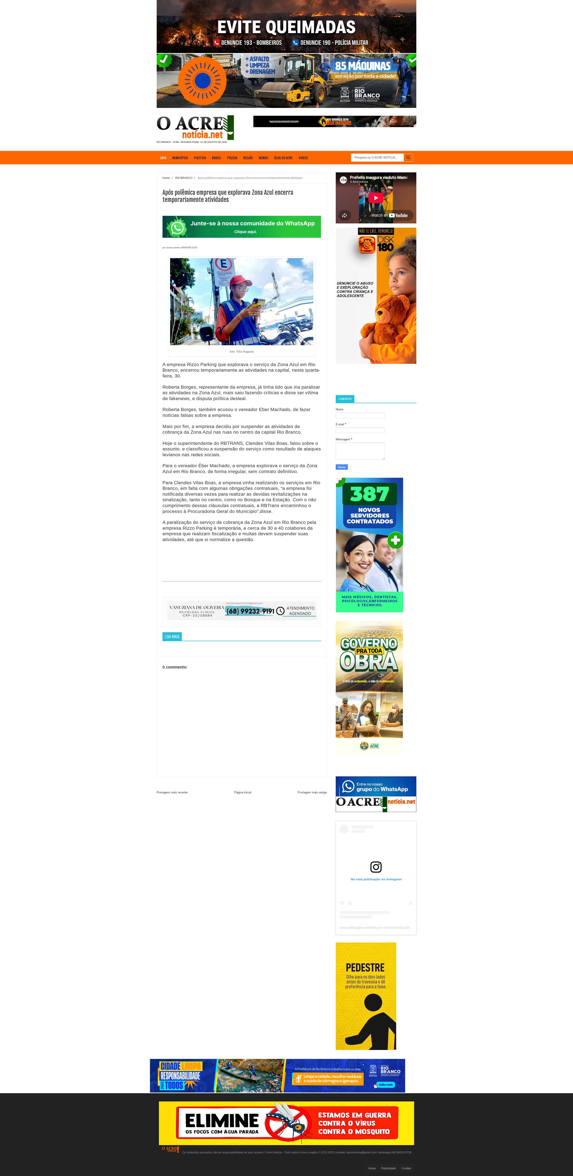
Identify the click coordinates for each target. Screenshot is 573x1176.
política (200, 157)
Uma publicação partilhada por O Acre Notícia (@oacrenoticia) (384, 927)
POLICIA (232, 157)
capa (163, 157)
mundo (263, 157)
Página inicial (242, 792)
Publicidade (388, 1168)
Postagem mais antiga (312, 792)
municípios (180, 157)
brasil (216, 157)
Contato (406, 1168)
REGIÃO (248, 157)
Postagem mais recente (172, 792)
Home (372, 1168)
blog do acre (283, 157)
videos (303, 157)
